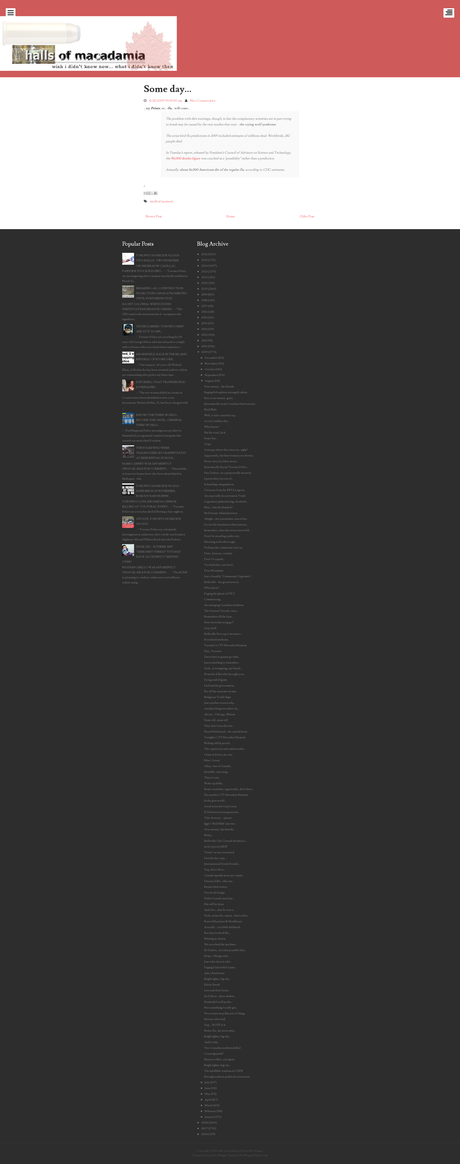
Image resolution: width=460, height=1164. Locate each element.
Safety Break (212, 984)
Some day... (168, 89)
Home (230, 216)
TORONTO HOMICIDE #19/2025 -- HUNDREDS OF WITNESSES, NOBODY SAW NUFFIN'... (158, 491)
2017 (204, 306)
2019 (204, 294)
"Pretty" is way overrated (219, 852)
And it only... (211, 1042)
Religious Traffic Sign (217, 697)
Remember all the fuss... (218, 616)
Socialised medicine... (217, 639)
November (211, 363)
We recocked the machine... (220, 944)
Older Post (307, 216)
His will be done (214, 904)
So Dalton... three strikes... (220, 996)
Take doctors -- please (218, 818)
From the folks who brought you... (224, 674)
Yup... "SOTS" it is (215, 1025)
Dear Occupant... (214, 559)
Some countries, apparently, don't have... (229, 789)
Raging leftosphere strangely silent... (226, 392)
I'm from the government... (220, 685)
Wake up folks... (214, 783)
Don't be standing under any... (222, 536)
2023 (204, 271)
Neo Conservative (203, 101)
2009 (204, 352)
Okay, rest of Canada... (218, 766)
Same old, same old (216, 720)
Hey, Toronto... (213, 651)
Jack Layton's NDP (215, 846)
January (209, 1117)
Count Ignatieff (213, 1053)
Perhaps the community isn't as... (223, 547)
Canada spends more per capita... (224, 875)
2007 (204, 1128)
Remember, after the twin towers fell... (227, 530)
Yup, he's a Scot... (214, 869)
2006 (204, 1134)
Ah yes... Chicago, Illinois (219, 714)
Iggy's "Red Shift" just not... (220, 823)
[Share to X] (152, 193)
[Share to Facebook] (155, 193)
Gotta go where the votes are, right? (226, 450)
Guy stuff (210, 628)
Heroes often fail (214, 1019)
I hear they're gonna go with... (222, 657)
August (209, 381)
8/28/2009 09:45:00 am (165, 101)
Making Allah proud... (217, 743)
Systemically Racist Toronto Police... (226, 467)
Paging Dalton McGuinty (219, 967)
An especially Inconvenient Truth (224, 496)
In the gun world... (215, 800)
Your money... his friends (219, 386)
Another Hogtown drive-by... (221, 708)
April (208, 1099)
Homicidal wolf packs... (218, 1002)
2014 (204, 323)
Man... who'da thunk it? (218, 507)
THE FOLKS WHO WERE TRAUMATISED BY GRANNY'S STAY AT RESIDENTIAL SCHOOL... (161, 453)
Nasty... (208, 835)
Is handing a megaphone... (219, 484)
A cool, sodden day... (216, 421)
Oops (207, 444)
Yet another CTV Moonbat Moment (226, 795)
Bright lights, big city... (217, 979)
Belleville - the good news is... (222, 582)
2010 (204, 346)
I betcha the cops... (215, 858)
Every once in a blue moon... (221, 461)
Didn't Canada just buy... (219, 898)
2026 (204, 254)
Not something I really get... (220, 1007)
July (207, 1082)
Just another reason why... (220, 703)
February (210, 1111)
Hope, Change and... (216, 956)
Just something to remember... (222, 662)
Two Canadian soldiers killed (222, 1048)
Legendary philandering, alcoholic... (226, 501)
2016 (204, 312)
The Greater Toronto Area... (221, 611)
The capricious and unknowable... (225, 749)
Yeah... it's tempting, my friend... (223, 668)
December (211, 358)
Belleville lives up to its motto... (223, 634)
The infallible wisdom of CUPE (223, 1071)
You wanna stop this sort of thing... (225, 1013)
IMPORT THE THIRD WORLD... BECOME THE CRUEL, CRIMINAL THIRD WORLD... (159, 420)
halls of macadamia (228, 1150)
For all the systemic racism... (221, 691)
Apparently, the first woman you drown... (229, 455)
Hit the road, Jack (215, 432)
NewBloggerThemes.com (253, 1155)
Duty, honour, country (218, 553)
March (209, 1105)
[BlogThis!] (149, 193)
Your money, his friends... (219, 829)
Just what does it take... (218, 961)
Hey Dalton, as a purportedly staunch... (228, 473)
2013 (204, 329)
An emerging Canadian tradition (223, 605)
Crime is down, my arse (218, 754)
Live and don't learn (216, 990)
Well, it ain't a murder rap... (220, 415)
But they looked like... (217, 933)
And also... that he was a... (219, 910)
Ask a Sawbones (214, 973)
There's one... (212, 777)
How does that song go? (218, 622)
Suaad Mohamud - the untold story (225, 731)
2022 (204, 277)
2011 (203, 340)
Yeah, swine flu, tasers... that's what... (226, 915)
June (207, 1088)
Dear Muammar (214, 570)
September (211, 375)
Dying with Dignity (215, 680)
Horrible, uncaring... (216, 772)
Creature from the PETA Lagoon (224, 490)
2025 (204, 260)
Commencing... (213, 599)
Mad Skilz (210, 409)
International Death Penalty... (222, 864)
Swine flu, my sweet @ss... (220, 1030)
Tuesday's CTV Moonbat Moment (225, 645)
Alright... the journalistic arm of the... (226, 519)
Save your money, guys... (219, 398)
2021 (204, 283)
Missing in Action (215, 938)
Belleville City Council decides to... (225, 841)
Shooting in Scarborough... (220, 542)
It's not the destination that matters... (226, 524)
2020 (204, 289)
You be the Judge (214, 892)
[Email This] (145, 193)
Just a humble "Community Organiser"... (228, 576)
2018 (204, 300)
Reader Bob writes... (216, 887)
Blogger (258, 1150)
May (207, 1094)
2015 (204, 317)
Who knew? (211, 427)
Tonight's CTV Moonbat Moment (225, 737)
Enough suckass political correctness (227, 1076)
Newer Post (154, 216)
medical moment (161, 201)
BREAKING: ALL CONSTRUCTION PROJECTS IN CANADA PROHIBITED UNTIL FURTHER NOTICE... (161, 293)
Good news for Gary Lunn (220, 806)
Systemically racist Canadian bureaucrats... (230, 404)
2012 (204, 335)
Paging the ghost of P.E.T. (219, 593)
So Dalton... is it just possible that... (225, 950)
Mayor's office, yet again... (220, 1059)
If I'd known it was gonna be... (222, 812)
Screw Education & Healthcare (223, 921)
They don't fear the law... (219, 726)
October (210, 369)
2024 (204, 266)
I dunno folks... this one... (219, 881)
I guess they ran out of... (218, 478)
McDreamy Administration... (221, 513)
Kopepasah (210, 1155)
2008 (204, 1122)
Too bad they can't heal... (219, 565)
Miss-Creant (212, 760)
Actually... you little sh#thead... (223, 927)
